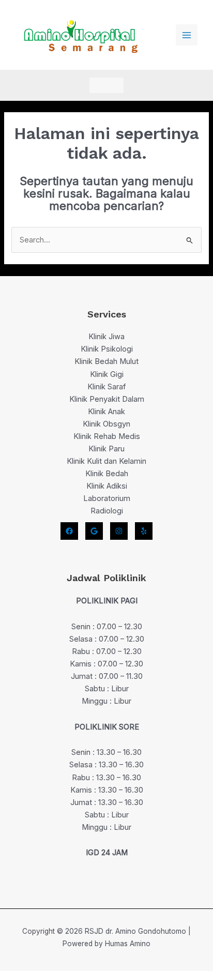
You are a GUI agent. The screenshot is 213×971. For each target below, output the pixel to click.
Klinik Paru (106, 448)
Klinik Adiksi (106, 486)
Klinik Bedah (106, 473)
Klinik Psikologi (107, 349)
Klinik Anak (106, 411)
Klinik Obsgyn (106, 424)
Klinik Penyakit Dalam (106, 399)
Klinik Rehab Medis (106, 436)
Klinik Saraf (106, 386)
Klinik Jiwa (106, 336)
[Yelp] (144, 531)
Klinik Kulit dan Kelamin (106, 461)
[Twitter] (94, 531)
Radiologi (106, 510)
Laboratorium (106, 498)
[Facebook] (69, 531)
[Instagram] (119, 531)
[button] (106, 85)
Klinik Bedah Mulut (106, 361)
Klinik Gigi (107, 374)
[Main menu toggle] (186, 35)
